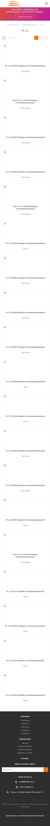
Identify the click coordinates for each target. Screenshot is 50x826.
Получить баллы (25, 17)
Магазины (25, 730)
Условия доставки (25, 749)
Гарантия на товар (25, 753)
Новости (25, 724)
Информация (25, 739)
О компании (25, 720)
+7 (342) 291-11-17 (27, 782)
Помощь (25, 758)
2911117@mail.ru (27, 787)
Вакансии (25, 727)
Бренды (25, 743)
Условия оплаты (25, 746)
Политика (25, 733)
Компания (25, 716)
